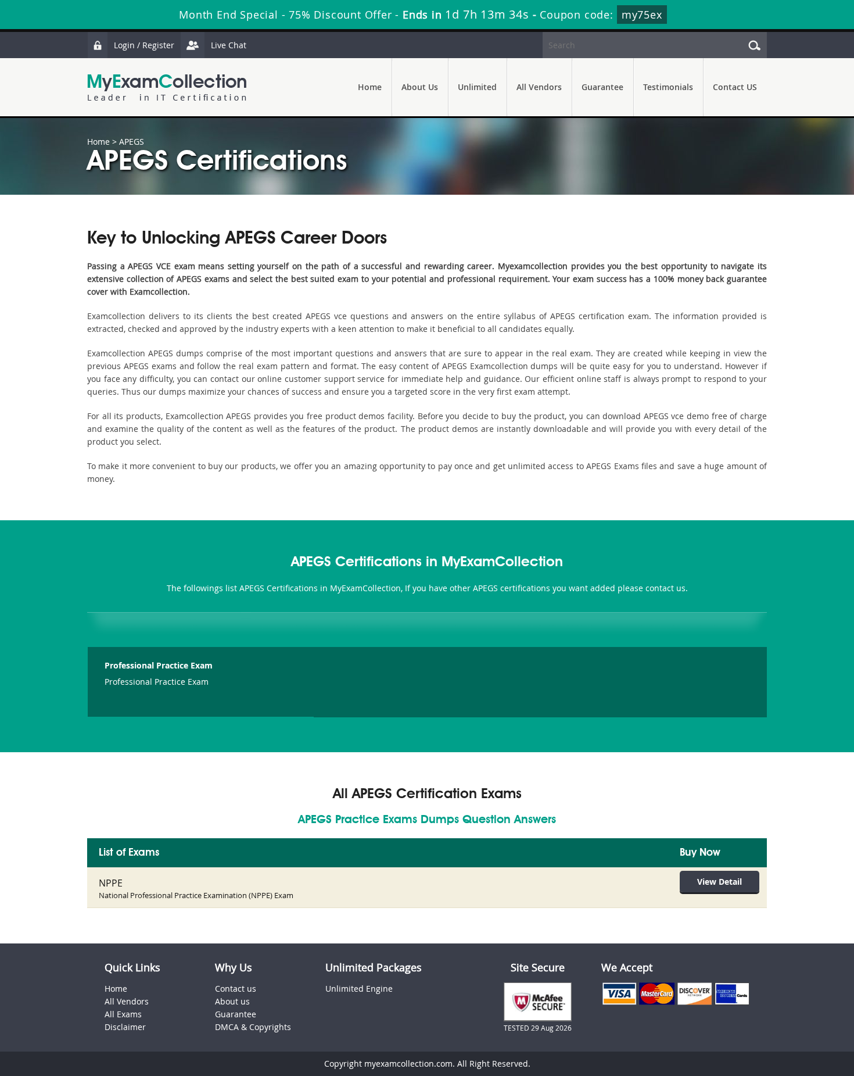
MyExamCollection (166, 87)
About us (232, 1001)
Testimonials (668, 86)
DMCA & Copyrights (253, 1026)
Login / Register (144, 45)
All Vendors (539, 86)
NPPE (111, 883)
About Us (419, 86)
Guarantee (602, 86)
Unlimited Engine (359, 988)
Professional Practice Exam (159, 665)
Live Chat (228, 45)
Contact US (735, 86)
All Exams (123, 1014)
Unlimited (477, 86)
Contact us (235, 988)
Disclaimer (125, 1026)
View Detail (719, 881)
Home (370, 86)
